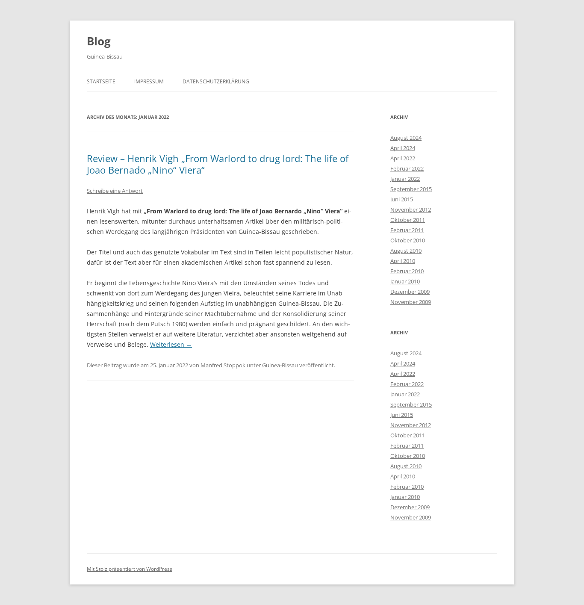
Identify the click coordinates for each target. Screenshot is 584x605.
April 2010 (402, 261)
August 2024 (406, 138)
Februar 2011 (407, 230)
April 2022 (402, 158)
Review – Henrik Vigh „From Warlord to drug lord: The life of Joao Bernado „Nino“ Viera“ (217, 164)
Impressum (149, 81)
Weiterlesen (171, 344)
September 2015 (411, 189)
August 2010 (406, 250)
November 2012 (410, 209)
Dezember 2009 (410, 291)
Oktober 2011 (407, 220)
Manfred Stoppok (223, 365)
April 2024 (402, 148)
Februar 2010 (407, 271)
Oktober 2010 (407, 240)
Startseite (101, 81)
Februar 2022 (407, 168)
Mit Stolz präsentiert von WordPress (129, 569)
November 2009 (410, 302)
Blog (99, 41)
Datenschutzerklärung (216, 81)
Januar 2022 (405, 179)
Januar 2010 (405, 281)
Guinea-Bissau (280, 365)
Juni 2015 (401, 199)
